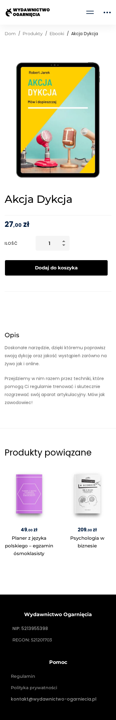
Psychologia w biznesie (87, 542)
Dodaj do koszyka (56, 268)
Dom (10, 33)
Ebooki (56, 33)
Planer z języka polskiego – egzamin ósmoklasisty (29, 545)
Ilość (11, 243)
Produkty (33, 33)
